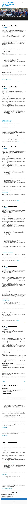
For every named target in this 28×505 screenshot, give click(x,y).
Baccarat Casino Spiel (4, 435)
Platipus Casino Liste (4, 474)
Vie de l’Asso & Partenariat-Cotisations (20, 16)
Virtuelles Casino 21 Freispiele (5, 298)
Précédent (3, 262)
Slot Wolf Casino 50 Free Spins (5, 299)
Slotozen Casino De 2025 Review (6, 77)
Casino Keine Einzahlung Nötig (5, 300)
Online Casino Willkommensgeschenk (6, 79)
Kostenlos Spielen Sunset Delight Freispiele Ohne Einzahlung (9, 370)
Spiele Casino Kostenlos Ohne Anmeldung (7, 120)
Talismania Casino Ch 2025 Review (6, 121)
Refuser (14, 501)
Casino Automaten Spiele (5, 192)
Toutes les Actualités (4, 16)
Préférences (14, 503)
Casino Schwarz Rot (4, 334)
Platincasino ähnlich (4, 46)
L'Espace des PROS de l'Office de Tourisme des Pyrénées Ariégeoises (9, 5)
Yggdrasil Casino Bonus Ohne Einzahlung (7, 488)
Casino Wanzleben (4, 274)
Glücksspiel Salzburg (4, 78)
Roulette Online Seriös (4, 57)
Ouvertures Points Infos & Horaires (11, 16)
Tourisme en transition (4, 19)
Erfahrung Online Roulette (5, 371)
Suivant (25, 262)
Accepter (14, 499)
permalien (18, 81)
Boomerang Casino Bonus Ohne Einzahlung (7, 252)
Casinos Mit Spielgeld (4, 427)
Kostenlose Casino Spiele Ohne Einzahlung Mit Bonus (8, 462)
